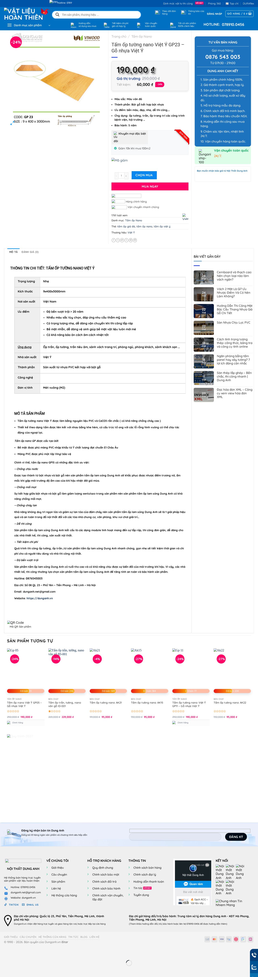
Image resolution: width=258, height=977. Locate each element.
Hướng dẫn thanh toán (148, 881)
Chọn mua (144, 175)
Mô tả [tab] (13, 251)
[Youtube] (231, 872)
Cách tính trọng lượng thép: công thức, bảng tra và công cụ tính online (234, 343)
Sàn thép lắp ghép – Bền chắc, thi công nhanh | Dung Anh (234, 376)
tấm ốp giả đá (126, 226)
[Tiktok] (221, 887)
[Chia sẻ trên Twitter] (122, 240)
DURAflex (248, 3)
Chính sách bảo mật (105, 874)
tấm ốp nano (144, 226)
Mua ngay (150, 186)
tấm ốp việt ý (162, 226)
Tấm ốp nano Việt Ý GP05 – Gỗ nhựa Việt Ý (24, 704)
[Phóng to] (12, 124)
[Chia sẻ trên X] (118, 240)
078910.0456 (232, 24)
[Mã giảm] (149, 163)
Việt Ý (131, 232)
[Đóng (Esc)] (39, 953)
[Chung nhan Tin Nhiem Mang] (231, 903)
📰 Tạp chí (232, 3)
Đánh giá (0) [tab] (30, 251)
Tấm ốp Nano (141, 36)
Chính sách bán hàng (147, 867)
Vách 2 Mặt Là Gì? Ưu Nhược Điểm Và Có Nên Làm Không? (233, 292)
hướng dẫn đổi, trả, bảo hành (157, 923)
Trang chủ (118, 36)
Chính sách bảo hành (106, 888)
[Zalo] (241, 872)
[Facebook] (221, 872)
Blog (83, 936)
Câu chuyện (59, 874)
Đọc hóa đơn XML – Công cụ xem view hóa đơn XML (234, 393)
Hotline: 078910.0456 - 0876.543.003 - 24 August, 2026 (67, 2)
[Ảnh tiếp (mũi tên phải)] (16, 970)
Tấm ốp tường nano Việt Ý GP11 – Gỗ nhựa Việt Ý (189, 704)
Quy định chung (102, 867)
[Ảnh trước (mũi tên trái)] (4, 970)
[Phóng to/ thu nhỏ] (4, 953)
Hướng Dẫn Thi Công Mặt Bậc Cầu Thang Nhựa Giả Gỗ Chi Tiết (234, 309)
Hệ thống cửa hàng (64, 895)
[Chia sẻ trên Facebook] (113, 240)
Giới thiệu (57, 867)
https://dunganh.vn (40, 598)
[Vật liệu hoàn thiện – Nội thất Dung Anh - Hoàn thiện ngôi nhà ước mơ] (24, 13)
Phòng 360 (214, 3)
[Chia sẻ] (27, 953)
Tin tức (137, 888)
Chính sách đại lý (144, 874)
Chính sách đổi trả (104, 881)
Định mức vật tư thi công (178, 3)
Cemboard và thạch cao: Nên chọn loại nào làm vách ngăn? (234, 275)
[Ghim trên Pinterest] (131, 240)
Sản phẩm (58, 881)
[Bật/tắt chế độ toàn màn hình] (16, 953)
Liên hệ (56, 888)
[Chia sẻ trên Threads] (126, 240)
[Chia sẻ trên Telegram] (135, 240)
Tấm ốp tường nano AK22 (230, 702)
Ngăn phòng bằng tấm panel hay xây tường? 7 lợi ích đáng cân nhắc (233, 359)
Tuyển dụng (141, 895)
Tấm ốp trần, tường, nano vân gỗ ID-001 (64, 704)
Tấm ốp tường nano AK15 (147, 702)
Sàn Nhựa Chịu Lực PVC (233, 322)
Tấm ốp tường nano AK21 (106, 702)
